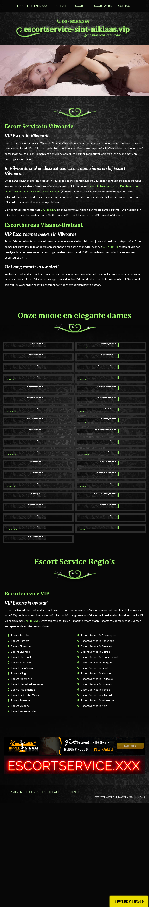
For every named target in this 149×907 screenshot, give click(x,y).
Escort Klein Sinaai (22, 667)
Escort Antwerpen (99, 186)
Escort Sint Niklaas (32, 5)
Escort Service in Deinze (95, 651)
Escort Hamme (31, 191)
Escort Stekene (20, 700)
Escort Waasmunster (23, 711)
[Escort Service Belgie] (74, 764)
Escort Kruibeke (51, 191)
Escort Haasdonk (21, 657)
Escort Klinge (19, 673)
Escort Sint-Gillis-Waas (25, 695)
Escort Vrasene (20, 705)
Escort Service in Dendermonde (100, 657)
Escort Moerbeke (21, 678)
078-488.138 (48, 209)
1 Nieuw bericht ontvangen (128, 901)
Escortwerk (102, 5)
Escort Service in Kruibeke (97, 678)
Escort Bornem (20, 640)
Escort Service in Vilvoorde (97, 695)
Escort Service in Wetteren (97, 700)
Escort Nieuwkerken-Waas (27, 684)
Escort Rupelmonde (23, 689)
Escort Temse (13, 191)
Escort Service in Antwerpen (98, 635)
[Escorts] (74, 745)
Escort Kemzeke (21, 662)
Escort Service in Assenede (97, 640)
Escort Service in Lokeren (96, 684)
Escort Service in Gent (94, 667)
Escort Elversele (21, 651)
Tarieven (60, 5)
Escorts (80, 5)
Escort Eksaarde (21, 646)
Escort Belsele (20, 635)
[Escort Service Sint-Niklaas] (74, 30)
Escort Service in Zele (94, 705)
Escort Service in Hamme (96, 673)
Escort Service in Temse (95, 689)
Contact (125, 5)
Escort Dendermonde (125, 186)
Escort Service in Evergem (96, 662)
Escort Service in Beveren (96, 646)
